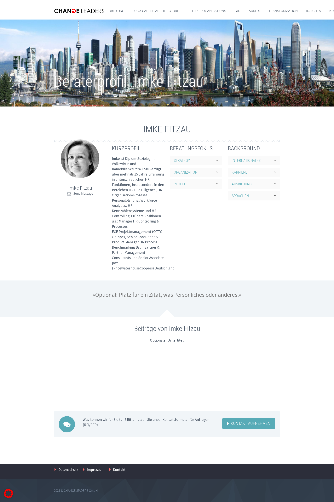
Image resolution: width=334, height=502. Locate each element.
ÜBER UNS (116, 11)
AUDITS (254, 11)
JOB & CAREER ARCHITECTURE (156, 11)
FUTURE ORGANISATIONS (206, 11)
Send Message (83, 193)
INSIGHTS (313, 11)
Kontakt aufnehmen (250, 423)
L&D (237, 11)
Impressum (95, 469)
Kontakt (119, 469)
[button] (8, 493)
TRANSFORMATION (283, 11)
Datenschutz (68, 469)
